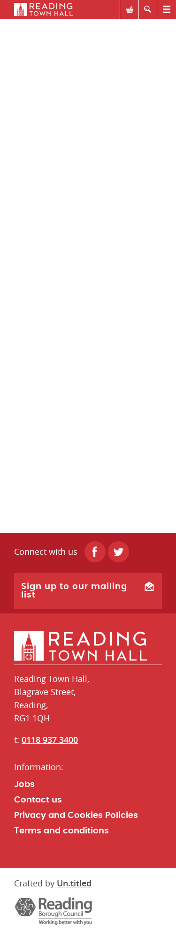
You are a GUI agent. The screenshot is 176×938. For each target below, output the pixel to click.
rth (88, 9)
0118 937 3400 (50, 739)
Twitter (118, 551)
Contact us (38, 800)
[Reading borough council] (53, 911)
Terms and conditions (61, 831)
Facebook (95, 551)
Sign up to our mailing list (74, 590)
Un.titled (74, 883)
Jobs (24, 784)
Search (147, 9)
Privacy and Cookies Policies (76, 815)
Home (88, 646)
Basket (129, 9)
